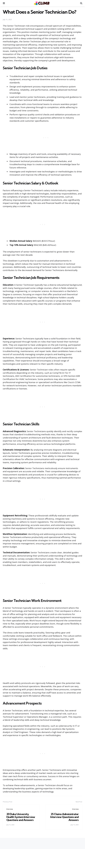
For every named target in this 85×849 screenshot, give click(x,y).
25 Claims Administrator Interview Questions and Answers (64, 817)
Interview (9, 809)
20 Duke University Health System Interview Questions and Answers (20, 817)
